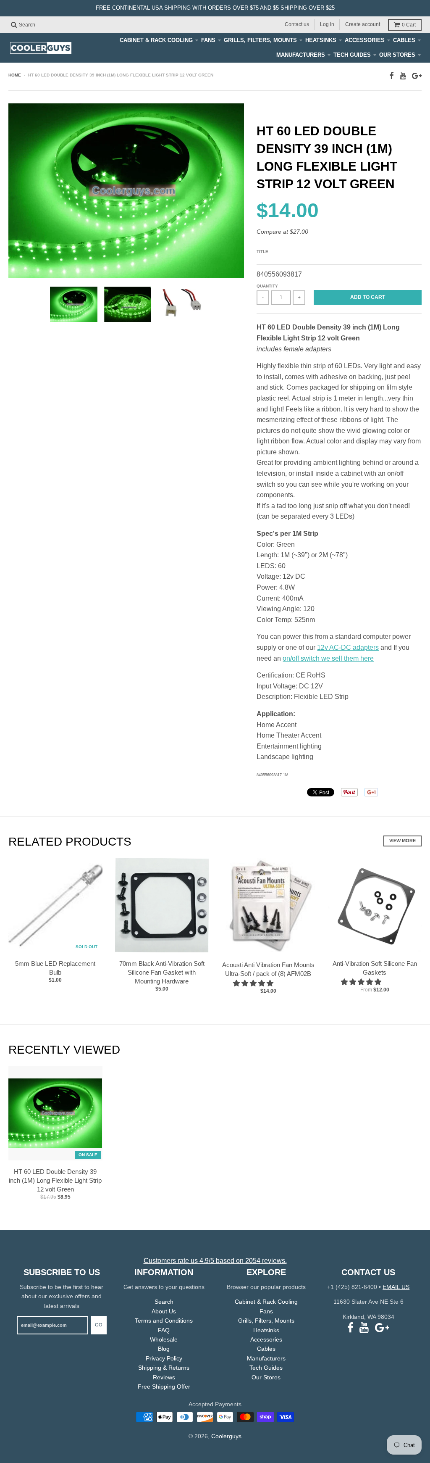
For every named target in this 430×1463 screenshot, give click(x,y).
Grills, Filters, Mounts (260, 40)
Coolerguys (226, 1436)
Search (164, 1301)
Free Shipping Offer (164, 1386)
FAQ (164, 1330)
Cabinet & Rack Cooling (156, 40)
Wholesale (164, 1339)
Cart (409, 25)
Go (98, 1324)
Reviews (164, 1377)
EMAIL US (396, 1287)
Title (262, 251)
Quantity (267, 286)
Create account (362, 24)
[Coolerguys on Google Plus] (417, 76)
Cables (404, 40)
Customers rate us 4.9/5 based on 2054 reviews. (215, 1260)
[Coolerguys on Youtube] (403, 76)
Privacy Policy (164, 1358)
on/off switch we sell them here (328, 658)
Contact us (297, 24)
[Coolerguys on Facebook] (391, 76)
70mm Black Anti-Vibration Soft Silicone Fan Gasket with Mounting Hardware (162, 972)
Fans (208, 40)
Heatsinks (320, 40)
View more (402, 840)
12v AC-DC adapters (348, 647)
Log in (327, 24)
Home (14, 75)
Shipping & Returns (163, 1367)
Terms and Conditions (164, 1320)
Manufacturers (300, 55)
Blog (164, 1348)
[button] (254, 983)
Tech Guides (352, 55)
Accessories (365, 40)
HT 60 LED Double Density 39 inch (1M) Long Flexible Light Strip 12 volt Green (55, 1180)
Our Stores (397, 55)
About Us (164, 1311)
